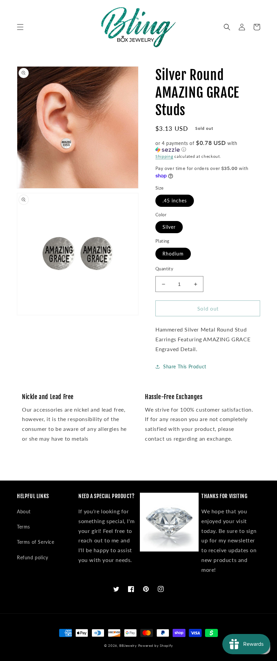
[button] (20, 27)
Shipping (164, 156)
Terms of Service (35, 542)
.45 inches (174, 200)
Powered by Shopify (155, 645)
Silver (169, 227)
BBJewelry (127, 645)
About (24, 511)
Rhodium (173, 253)
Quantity (164, 268)
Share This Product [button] (184, 366)
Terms (23, 527)
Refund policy (32, 557)
